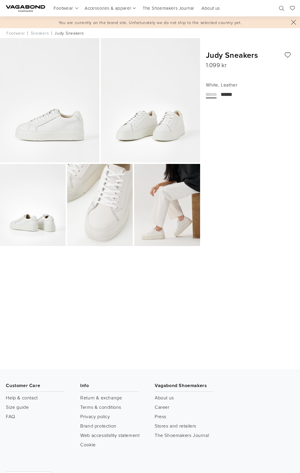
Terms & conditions (100, 407)
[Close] (293, 22)
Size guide (17, 407)
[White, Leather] (211, 94)
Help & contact (22, 397)
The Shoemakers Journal (182, 435)
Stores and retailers (175, 426)
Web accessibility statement (109, 435)
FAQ (10, 416)
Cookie (88, 444)
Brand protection (98, 426)
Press (160, 416)
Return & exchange (101, 397)
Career (162, 407)
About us (164, 397)
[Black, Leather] (226, 94)
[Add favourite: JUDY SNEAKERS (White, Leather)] (288, 55)
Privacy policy (95, 416)
